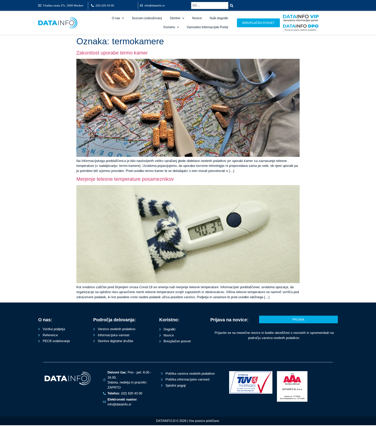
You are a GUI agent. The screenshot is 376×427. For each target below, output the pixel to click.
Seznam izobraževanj (147, 18)
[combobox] (209, 5)
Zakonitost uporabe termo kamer (112, 52)
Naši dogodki (219, 18)
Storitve (175, 18)
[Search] (232, 5)
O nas (116, 18)
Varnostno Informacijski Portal (207, 27)
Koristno (169, 27)
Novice (197, 18)
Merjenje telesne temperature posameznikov (125, 179)
